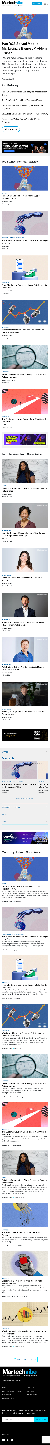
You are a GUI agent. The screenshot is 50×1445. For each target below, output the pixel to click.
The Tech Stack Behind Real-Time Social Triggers (23, 100)
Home (4, 1388)
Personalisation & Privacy (13, 238)
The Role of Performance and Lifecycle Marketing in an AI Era (19, 785)
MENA (4, 486)
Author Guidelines (8, 1398)
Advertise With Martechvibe (12, 1391)
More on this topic (25, 798)
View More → (11, 129)
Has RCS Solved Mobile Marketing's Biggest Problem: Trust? (25, 48)
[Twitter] (4, 1440)
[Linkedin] (9, 1440)
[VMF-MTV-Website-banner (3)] (25, 837)
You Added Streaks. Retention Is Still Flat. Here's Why (25, 114)
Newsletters (6, 1395)
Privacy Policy (32, 1395)
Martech (5, 282)
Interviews (6, 530)
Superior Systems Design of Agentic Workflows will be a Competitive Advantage (24, 534)
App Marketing (8, 193)
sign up (42, 1420)
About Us (30, 1388)
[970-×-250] (25, 147)
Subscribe (37, 3)
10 (43, 763)
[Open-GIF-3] (25, 734)
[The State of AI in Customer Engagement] (25, 439)
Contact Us (31, 1391)
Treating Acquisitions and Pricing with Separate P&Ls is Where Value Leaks (23, 623)
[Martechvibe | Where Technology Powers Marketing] (13, 3)
